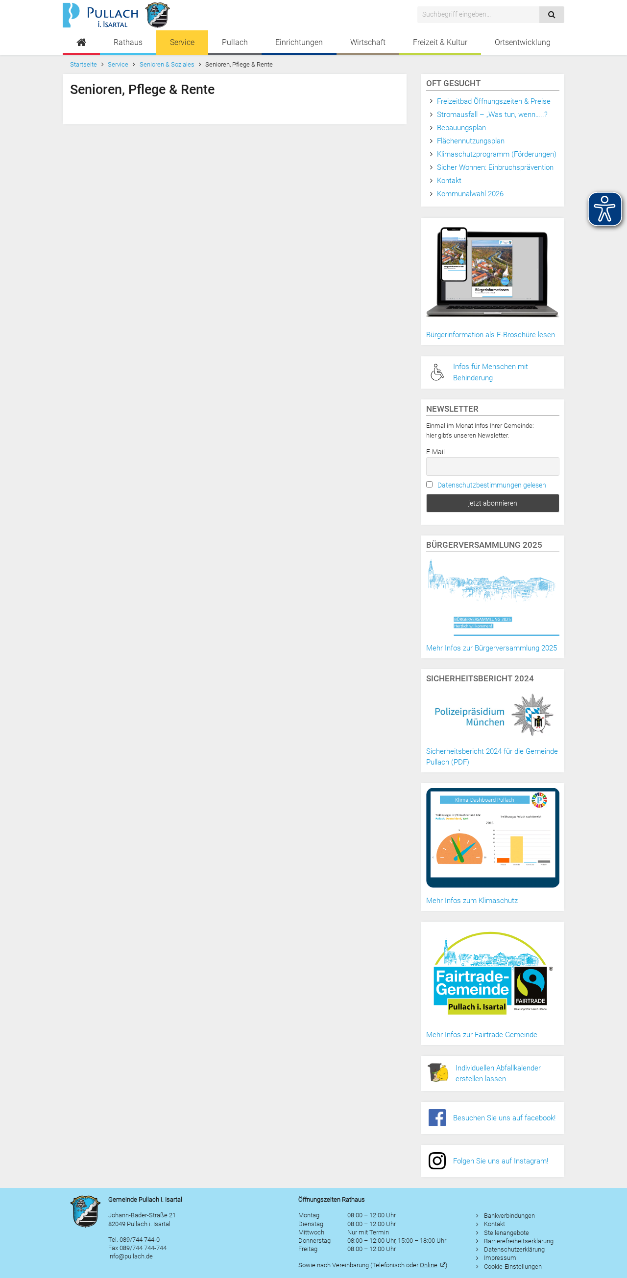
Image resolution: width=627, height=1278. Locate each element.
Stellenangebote (506, 1232)
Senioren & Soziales (167, 64)
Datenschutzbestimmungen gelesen (491, 485)
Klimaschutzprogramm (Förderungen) (496, 154)
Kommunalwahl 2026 (470, 193)
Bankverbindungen (509, 1215)
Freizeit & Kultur (440, 42)
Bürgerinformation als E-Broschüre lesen (490, 334)
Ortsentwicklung (523, 42)
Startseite (83, 64)
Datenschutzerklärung (514, 1249)
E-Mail (435, 452)
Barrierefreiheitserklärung (519, 1241)
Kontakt (449, 180)
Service (182, 42)
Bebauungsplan (461, 127)
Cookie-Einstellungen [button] (513, 1266)
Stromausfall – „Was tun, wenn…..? (492, 114)
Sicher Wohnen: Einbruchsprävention (495, 167)
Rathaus (128, 42)
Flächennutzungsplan (471, 141)
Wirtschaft (368, 42)
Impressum (500, 1257)
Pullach (235, 42)
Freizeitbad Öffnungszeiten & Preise (494, 101)
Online (428, 1265)
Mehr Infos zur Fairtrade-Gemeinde (481, 1034)
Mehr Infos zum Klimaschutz (472, 900)
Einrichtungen (299, 42)
